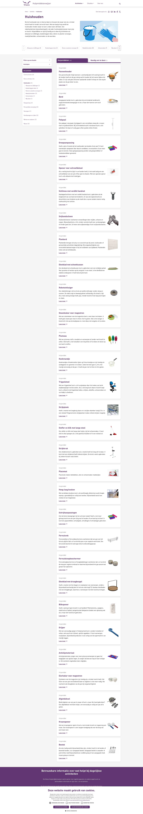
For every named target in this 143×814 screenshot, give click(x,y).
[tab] (72, 60)
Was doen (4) (114, 48)
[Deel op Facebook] (117, 11)
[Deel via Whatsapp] (109, 11)
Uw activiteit (27, 71)
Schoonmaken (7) (102, 48)
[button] (23, 48)
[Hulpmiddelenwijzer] (37, 3)
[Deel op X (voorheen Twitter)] (120, 11)
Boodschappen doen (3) (51, 48)
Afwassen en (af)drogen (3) (34, 48)
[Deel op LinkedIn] (115, 11)
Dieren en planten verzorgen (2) (70, 48)
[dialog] (71, 800)
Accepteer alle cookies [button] (61, 807)
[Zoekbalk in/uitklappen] (120, 3)
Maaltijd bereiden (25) (88, 48)
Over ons (100, 3)
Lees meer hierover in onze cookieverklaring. (80, 800)
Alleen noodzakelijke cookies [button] (80, 807)
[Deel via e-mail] (112, 11)
